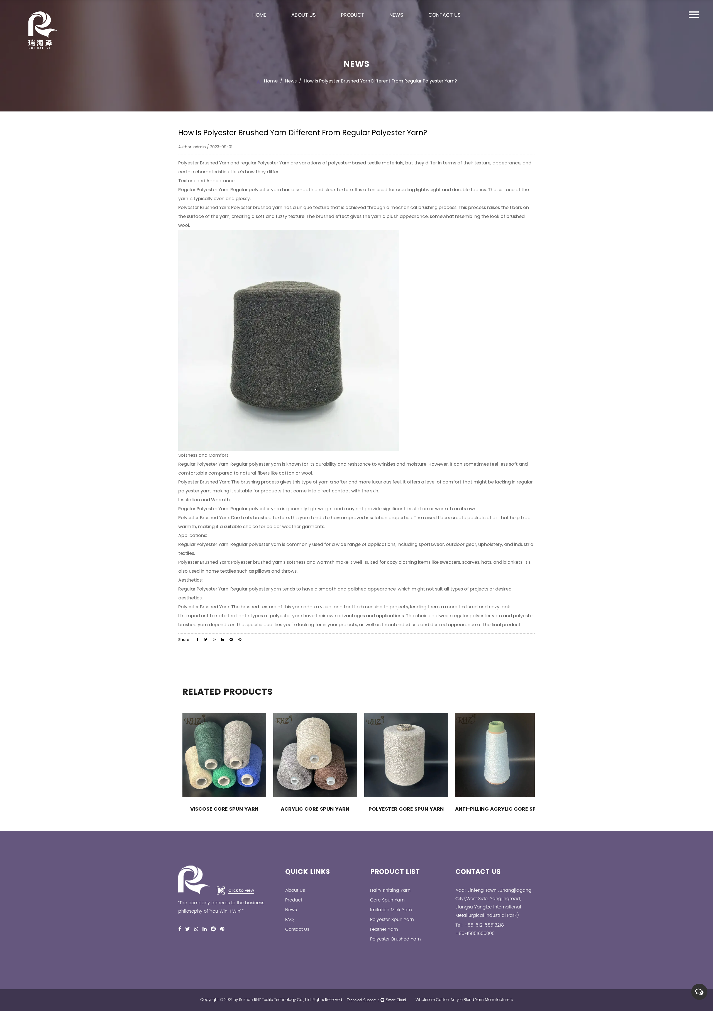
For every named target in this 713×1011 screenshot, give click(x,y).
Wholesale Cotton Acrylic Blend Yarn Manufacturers (464, 1000)
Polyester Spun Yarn (392, 919)
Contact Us (444, 14)
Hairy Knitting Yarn (390, 890)
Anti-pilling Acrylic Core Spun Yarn (497, 808)
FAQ (289, 919)
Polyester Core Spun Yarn (406, 808)
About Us (303, 14)
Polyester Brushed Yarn (203, 163)
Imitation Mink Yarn (391, 909)
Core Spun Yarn (387, 900)
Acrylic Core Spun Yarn (315, 808)
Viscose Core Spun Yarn (224, 808)
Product (352, 14)
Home (259, 14)
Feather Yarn (384, 929)
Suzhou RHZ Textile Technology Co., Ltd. (275, 1000)
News (396, 14)
